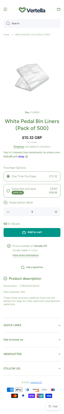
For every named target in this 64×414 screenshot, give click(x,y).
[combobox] (32, 23)
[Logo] (32, 9)
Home (6, 34)
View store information (25, 255)
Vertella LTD (36, 382)
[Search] (7, 23)
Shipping (19, 146)
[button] (58, 9)
